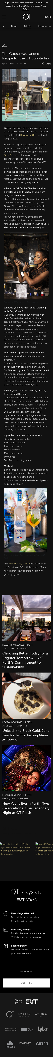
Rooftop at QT (27, 135)
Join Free (26, 983)
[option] (25, 6)
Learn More (26, 971)
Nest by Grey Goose (19, 563)
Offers (14, 26)
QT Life (27, 26)
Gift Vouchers (44, 26)
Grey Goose (10, 155)
